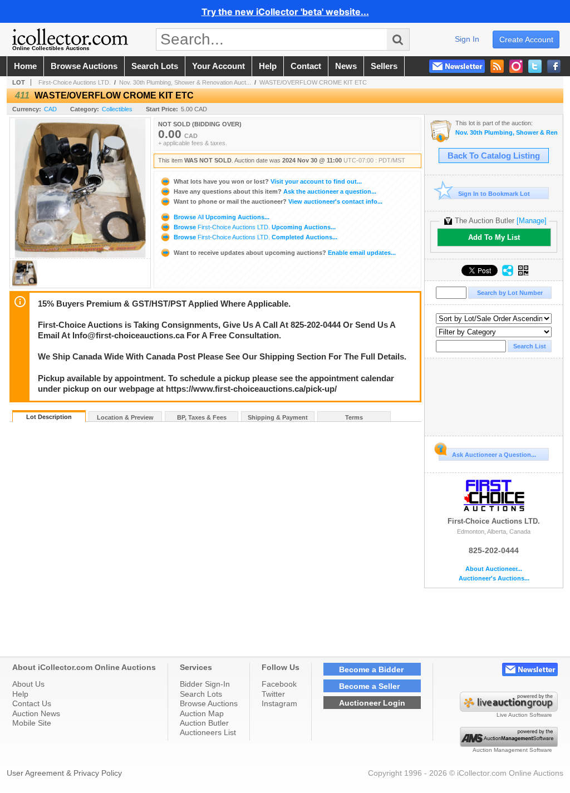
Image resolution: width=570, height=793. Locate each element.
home (25, 66)
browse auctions (84, 66)
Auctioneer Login (372, 702)
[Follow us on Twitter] (535, 66)
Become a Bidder (371, 669)
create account (526, 39)
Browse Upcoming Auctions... (220, 217)
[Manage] (531, 220)
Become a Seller (369, 686)
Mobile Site (31, 722)
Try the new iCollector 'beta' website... (285, 11)
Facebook (279, 683)
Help (20, 693)
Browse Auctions (209, 703)
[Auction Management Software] (509, 744)
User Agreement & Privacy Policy (64, 773)
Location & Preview (125, 417)
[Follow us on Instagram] (516, 66)
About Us (28, 683)
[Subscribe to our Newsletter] (457, 66)
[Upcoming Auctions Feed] (497, 66)
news (346, 66)
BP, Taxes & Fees (202, 417)
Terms (354, 417)
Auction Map (202, 713)
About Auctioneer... (493, 569)
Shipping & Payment (278, 417)
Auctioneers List (208, 732)
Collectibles (117, 109)
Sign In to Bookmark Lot (494, 193)
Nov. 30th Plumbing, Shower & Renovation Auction (506, 133)
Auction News (36, 713)
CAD (50, 109)
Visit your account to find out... (268, 181)
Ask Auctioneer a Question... (494, 454)
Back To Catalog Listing (494, 155)
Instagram (279, 703)
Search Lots (201, 693)
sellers (384, 66)
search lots (154, 66)
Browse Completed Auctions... (254, 237)
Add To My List (494, 237)
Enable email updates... (285, 252)
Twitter (273, 693)
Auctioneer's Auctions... (494, 578)
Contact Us (31, 703)
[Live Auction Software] (509, 709)
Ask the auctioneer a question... (275, 191)
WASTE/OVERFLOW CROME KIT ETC (313, 82)
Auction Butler (204, 722)
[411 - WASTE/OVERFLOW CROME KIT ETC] (24, 284)
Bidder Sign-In (205, 683)
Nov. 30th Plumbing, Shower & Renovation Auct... (185, 82)
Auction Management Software (512, 750)
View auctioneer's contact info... (278, 201)
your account (218, 66)
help (268, 66)
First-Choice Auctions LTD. (74, 82)
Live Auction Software (524, 715)
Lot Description (49, 416)
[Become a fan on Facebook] (554, 66)
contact (306, 66)
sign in (467, 39)
